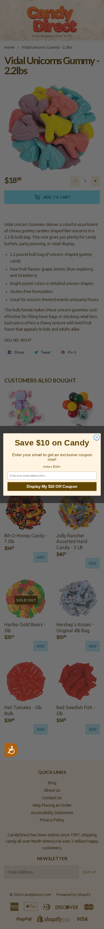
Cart (95, 6)
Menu (17, 6)
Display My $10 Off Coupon (52, 486)
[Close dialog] (97, 437)
